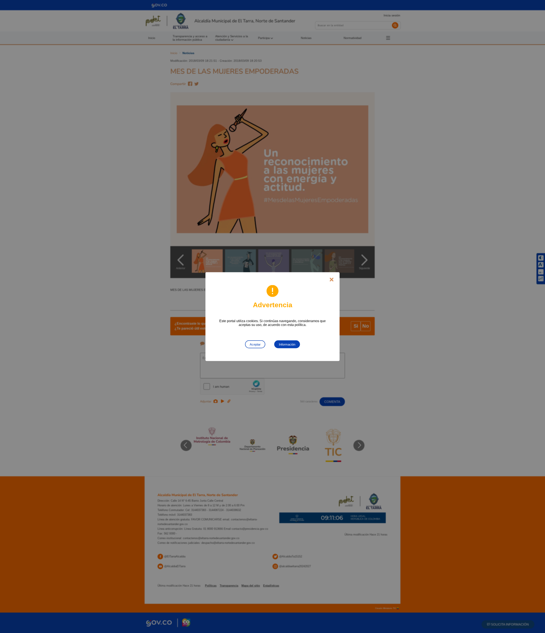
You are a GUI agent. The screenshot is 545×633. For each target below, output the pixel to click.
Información (287, 344)
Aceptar (255, 344)
